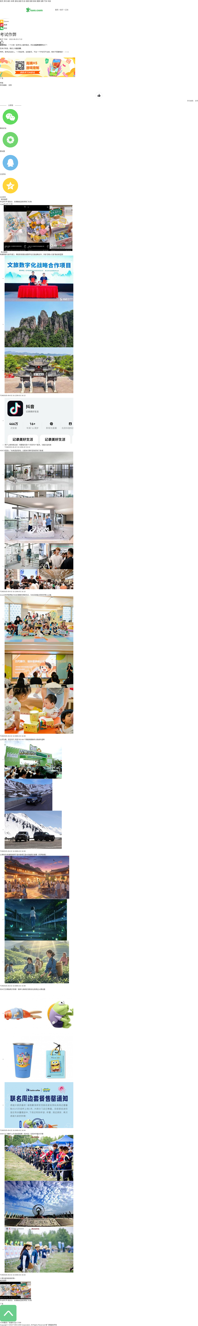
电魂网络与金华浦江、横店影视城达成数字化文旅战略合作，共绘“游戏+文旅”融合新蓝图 (31, 254)
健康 (38, 1)
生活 (23, 1)
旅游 (20, 1)
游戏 (16, 1)
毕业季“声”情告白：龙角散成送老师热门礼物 (16, 202)
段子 (61, 10)
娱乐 (9, 1)
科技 (49, 1)
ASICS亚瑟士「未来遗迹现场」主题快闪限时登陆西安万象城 (21, 450)
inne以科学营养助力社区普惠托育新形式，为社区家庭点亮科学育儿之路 (25, 595)
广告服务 (10, 1322)
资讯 (5, 1)
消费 (42, 1)
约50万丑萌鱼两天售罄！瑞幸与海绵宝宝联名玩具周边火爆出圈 (22, 989)
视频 (31, 1)
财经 (34, 1)
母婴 (27, 1)
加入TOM (17, 1322)
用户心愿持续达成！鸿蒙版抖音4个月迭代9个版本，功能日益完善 (28, 445)
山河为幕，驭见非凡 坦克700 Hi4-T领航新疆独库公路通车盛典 (22, 739)
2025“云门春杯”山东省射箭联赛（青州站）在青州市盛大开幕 (21, 1134)
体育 (12, 1)
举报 (1, 83)
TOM (6, 39)
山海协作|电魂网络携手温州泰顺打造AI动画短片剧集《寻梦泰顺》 (23, 855)
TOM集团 (3, 1322)
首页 (1, 1)
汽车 (45, 1)
